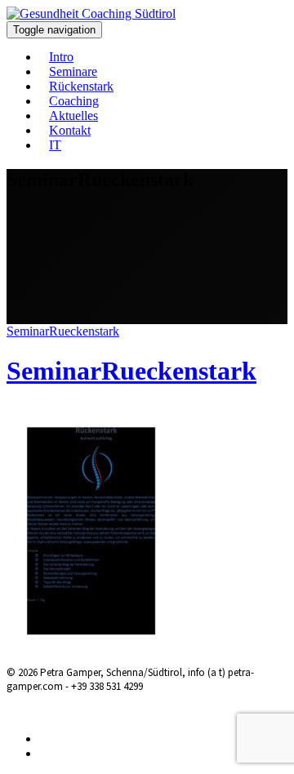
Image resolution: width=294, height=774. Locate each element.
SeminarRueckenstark (63, 331)
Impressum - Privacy (125, 711)
